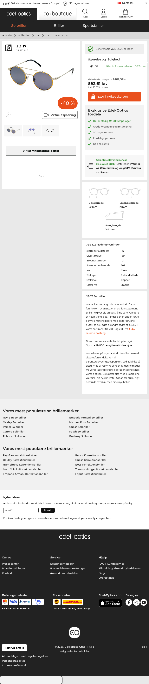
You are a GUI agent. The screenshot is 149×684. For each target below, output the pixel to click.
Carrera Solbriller (13, 431)
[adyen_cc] (5, 602)
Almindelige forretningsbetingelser (25, 656)
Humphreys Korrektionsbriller (22, 464)
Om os (6, 557)
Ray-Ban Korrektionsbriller (20, 455)
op (144, 646)
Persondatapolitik (13, 660)
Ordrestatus (106, 577)
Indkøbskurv (126, 16)
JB (38, 35)
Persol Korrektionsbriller (90, 455)
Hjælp (103, 557)
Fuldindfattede (129, 275)
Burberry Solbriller (81, 436)
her (108, 518)
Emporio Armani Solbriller (86, 417)
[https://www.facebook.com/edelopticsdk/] (129, 603)
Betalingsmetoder (62, 563)
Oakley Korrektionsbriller (19, 459)
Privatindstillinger (13, 568)
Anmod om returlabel (64, 573)
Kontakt (7, 573)
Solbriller (24, 35)
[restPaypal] (25, 602)
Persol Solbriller (13, 426)
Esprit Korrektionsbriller (90, 473)
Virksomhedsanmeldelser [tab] (41, 151)
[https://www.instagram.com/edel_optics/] (136, 603)
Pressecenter (10, 563)
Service (55, 557)
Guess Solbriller (79, 426)
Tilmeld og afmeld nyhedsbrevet (120, 568)
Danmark (127, 2)
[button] (18, 14)
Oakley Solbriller (13, 422)
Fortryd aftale (14, 648)
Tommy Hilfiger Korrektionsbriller (97, 469)
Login (103, 16)
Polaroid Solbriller (14, 436)
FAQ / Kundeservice (111, 563)
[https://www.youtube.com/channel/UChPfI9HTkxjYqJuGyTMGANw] (143, 603)
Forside (7, 35)
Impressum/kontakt (15, 665)
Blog (102, 573)
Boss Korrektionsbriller (90, 464)
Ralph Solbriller (79, 431)
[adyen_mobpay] (38, 602)
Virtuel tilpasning (63, 115)
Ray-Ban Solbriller (14, 417)
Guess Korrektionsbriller (90, 459)
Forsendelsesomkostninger (68, 568)
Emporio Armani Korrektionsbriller (25, 473)
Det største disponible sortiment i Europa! (35, 3)
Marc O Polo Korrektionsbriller (22, 469)
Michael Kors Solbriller (83, 422)
